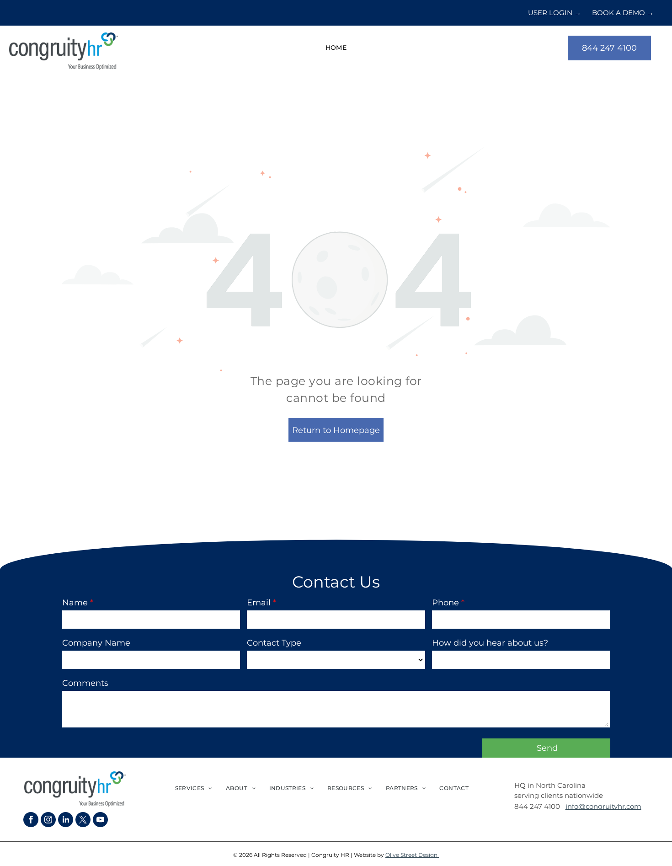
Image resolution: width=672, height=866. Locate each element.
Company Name (96, 643)
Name (75, 603)
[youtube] (100, 820)
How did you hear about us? (490, 643)
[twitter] (83, 820)
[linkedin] (65, 820)
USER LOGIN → (554, 12)
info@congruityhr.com (603, 806)
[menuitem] (336, 48)
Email (259, 603)
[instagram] (48, 820)
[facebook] (30, 820)
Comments (85, 683)
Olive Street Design (412, 854)
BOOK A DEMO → (623, 12)
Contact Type (274, 643)
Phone (445, 603)
